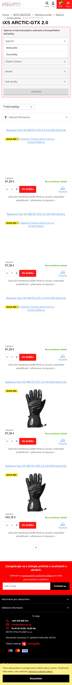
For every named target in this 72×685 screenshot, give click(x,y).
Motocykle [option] (11, 47)
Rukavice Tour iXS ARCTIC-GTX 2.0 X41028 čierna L (36, 214)
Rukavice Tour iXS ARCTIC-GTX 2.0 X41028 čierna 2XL (36, 381)
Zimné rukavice (14, 17)
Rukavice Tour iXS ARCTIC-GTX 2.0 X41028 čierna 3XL (36, 465)
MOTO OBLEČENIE (22, 14)
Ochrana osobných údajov (40, 671)
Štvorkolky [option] (11, 54)
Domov (6, 14)
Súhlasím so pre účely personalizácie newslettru (36, 577)
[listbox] (36, 51)
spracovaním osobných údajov (37, 575)
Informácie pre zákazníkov (16, 599)
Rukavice (60, 14)
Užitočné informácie (12, 607)
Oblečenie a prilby (43, 14)
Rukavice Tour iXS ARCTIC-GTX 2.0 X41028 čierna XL (36, 298)
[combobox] (36, 41)
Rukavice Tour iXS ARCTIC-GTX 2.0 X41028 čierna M (36, 130)
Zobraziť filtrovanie (19, 117)
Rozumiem (36, 678)
